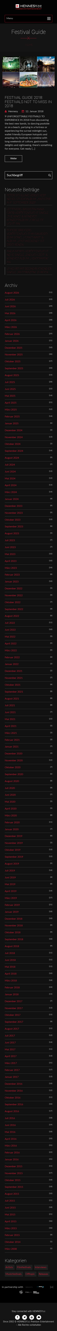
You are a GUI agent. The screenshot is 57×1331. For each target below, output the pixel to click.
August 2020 (12, 781)
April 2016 (10, 1139)
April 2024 (10, 485)
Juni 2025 (10, 389)
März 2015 (11, 1228)
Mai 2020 (10, 802)
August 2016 (12, 1111)
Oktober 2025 (12, 361)
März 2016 (11, 1145)
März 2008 (11, 1249)
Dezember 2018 (13, 919)
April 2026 (10, 320)
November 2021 (14, 678)
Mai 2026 (10, 313)
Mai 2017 (10, 1049)
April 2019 (10, 891)
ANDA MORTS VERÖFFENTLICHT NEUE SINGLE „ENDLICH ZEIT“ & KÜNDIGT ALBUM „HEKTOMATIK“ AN (28, 257)
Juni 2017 (10, 1042)
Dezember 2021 (13, 671)
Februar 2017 (12, 1070)
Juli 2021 (10, 705)
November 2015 (14, 1173)
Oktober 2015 (12, 1180)
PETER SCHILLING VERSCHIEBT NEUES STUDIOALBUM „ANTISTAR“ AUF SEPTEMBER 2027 (29, 199)
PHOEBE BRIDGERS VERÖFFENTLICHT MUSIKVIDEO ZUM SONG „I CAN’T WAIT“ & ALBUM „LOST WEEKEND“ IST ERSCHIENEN (27, 237)
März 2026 (11, 327)
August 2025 (12, 375)
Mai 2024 (10, 478)
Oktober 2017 (12, 1015)
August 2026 (12, 293)
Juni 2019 (10, 877)
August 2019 (12, 863)
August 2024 (12, 458)
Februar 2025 (12, 416)
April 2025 (10, 403)
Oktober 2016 (12, 1097)
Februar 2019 (12, 905)
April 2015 (10, 1221)
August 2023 (12, 533)
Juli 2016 (10, 1118)
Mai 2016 (10, 1132)
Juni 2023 (10, 547)
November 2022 (14, 595)
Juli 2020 (10, 788)
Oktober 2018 (12, 932)
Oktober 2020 (12, 767)
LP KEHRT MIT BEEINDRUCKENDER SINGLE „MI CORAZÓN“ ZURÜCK (29, 270)
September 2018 (14, 939)
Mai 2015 (10, 1214)
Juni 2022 (10, 630)
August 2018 (12, 946)
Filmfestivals (24, 1267)
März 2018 (11, 980)
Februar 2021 (12, 740)
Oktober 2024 (12, 444)
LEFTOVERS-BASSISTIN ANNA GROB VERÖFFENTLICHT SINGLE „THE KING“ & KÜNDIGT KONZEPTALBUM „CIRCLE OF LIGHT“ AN (27, 216)
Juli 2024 (10, 464)
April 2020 (10, 808)
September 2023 (14, 526)
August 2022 (12, 616)
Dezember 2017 (13, 1001)
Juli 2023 (10, 540)
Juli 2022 (10, 623)
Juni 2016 (10, 1125)
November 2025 (14, 354)
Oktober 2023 (12, 520)
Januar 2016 (12, 1159)
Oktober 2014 (12, 1242)
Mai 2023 (10, 554)
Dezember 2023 (13, 506)
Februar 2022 (12, 657)
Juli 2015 (10, 1201)
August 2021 (12, 698)
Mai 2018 (10, 967)
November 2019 (14, 843)
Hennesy (13, 111)
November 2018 (14, 925)
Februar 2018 (12, 987)
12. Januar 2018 (34, 111)
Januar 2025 (12, 423)
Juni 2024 (10, 471)
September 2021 (14, 692)
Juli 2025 (10, 382)
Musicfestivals (14, 1274)
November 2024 (14, 437)
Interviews (40, 1267)
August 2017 (12, 1029)
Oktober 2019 (12, 850)
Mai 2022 (10, 636)
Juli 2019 (10, 870)
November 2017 (14, 1008)
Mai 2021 (10, 719)
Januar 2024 (12, 499)
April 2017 (10, 1056)
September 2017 (14, 1022)
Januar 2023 (12, 581)
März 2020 (11, 815)
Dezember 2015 (13, 1166)
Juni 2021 (10, 712)
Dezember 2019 (13, 836)
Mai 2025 (10, 396)
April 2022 (10, 643)
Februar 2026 (12, 334)
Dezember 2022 (13, 588)
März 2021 (11, 733)
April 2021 (10, 726)
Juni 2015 (10, 1207)
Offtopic (30, 1274)
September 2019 (14, 857)
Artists (9, 1267)
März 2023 (11, 568)
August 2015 (12, 1194)
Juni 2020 (10, 795)
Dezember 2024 (13, 430)
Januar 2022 (12, 664)
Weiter (13, 159)
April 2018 (10, 973)
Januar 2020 (12, 829)
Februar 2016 (12, 1152)
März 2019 (11, 898)
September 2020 (14, 774)
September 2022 (14, 609)
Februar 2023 (12, 574)
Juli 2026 (10, 299)
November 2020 (14, 760)
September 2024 (14, 451)
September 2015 (14, 1187)
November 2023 (14, 513)
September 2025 (14, 368)
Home (29, 45)
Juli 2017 (10, 1035)
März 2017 (11, 1063)
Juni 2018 (10, 960)
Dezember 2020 (13, 753)
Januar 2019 (12, 912)
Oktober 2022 (12, 602)
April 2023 (10, 561)
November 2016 (14, 1091)
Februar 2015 (12, 1235)
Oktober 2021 (12, 685)
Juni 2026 (10, 306)
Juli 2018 (10, 953)
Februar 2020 (12, 822)
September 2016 (14, 1104)
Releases (43, 1274)
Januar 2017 (12, 1077)
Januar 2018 (12, 994)
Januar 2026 (12, 341)
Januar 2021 (12, 746)
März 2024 (11, 492)
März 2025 (11, 409)
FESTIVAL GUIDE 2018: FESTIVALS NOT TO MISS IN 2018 (28, 101)
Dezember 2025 (13, 348)
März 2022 (11, 650)
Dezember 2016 (13, 1084)
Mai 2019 (10, 884)
